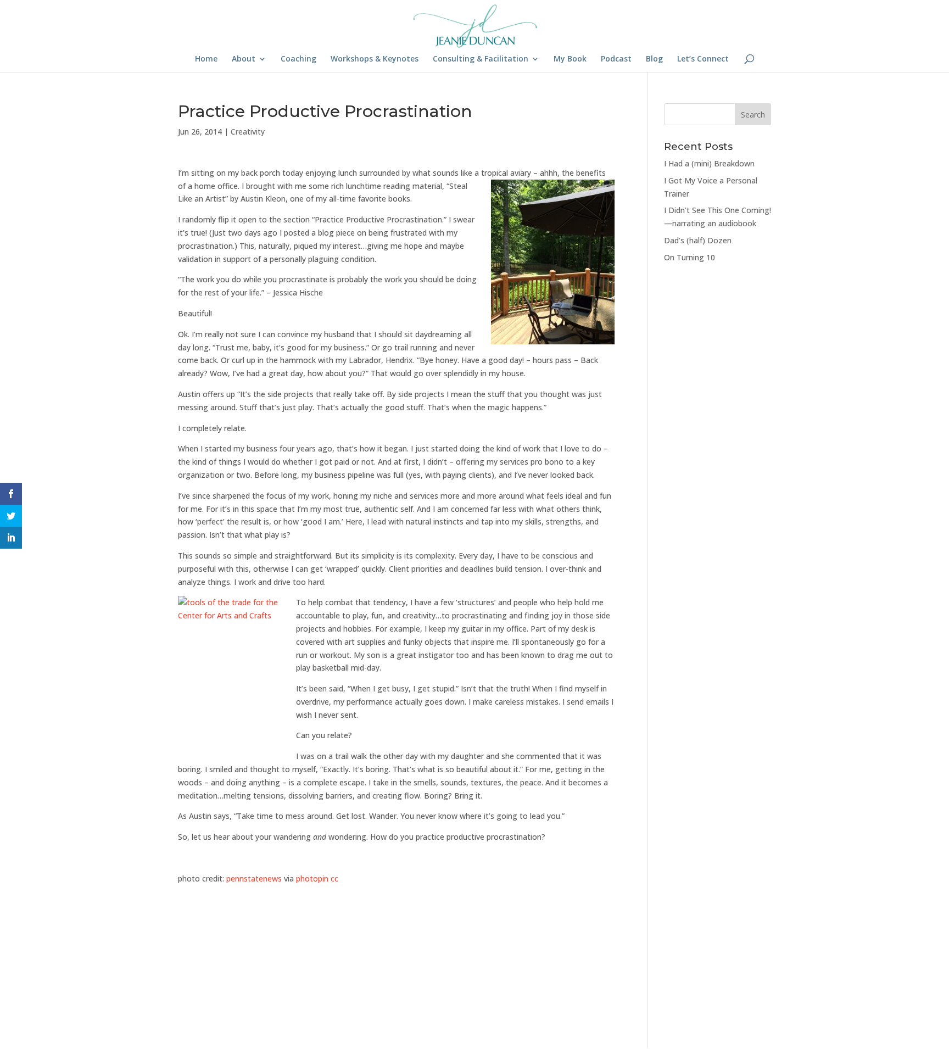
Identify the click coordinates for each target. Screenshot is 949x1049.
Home (206, 59)
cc (334, 878)
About (243, 59)
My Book (570, 59)
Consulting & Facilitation (480, 59)
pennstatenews (254, 878)
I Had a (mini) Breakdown (709, 163)
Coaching (298, 59)
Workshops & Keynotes (374, 59)
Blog (654, 59)
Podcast (616, 59)
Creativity (248, 131)
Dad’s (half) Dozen (698, 240)
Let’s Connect (703, 59)
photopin (312, 878)
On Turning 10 (689, 257)
